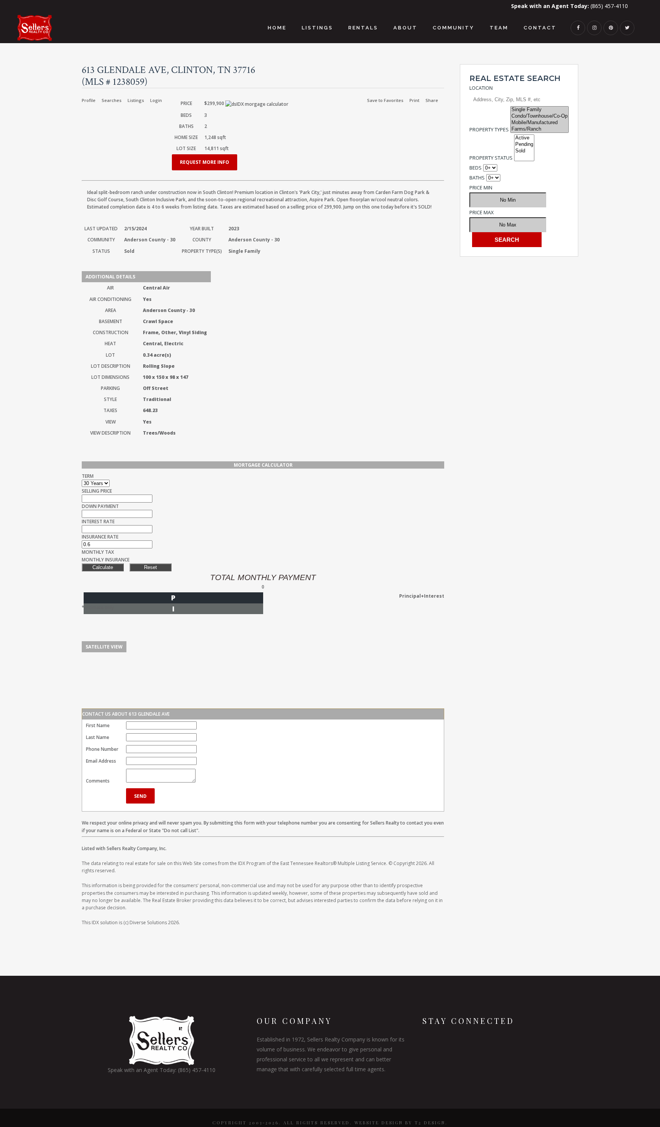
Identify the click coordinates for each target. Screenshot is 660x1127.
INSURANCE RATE (100, 537)
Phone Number (102, 749)
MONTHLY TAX (98, 552)
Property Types (489, 129)
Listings (136, 100)
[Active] (524, 138)
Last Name (97, 737)
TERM (88, 476)
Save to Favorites (385, 100)
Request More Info (204, 162)
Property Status (491, 157)
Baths (477, 177)
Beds (475, 167)
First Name (98, 725)
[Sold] (524, 151)
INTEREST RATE (98, 521)
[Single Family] (539, 110)
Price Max (481, 212)
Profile (88, 100)
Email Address (101, 761)
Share (431, 100)
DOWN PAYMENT (100, 506)
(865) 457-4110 (569, 6)
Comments (98, 781)
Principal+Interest (421, 596)
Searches (111, 100)
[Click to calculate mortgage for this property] (256, 104)
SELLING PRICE (97, 491)
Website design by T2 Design (399, 1122)
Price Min (480, 187)
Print (414, 100)
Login (156, 100)
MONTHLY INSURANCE (105, 559)
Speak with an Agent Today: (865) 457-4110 (161, 1070)
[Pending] (524, 144)
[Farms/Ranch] (539, 129)
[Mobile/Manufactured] (539, 123)
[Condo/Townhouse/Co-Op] (539, 116)
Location (481, 87)
